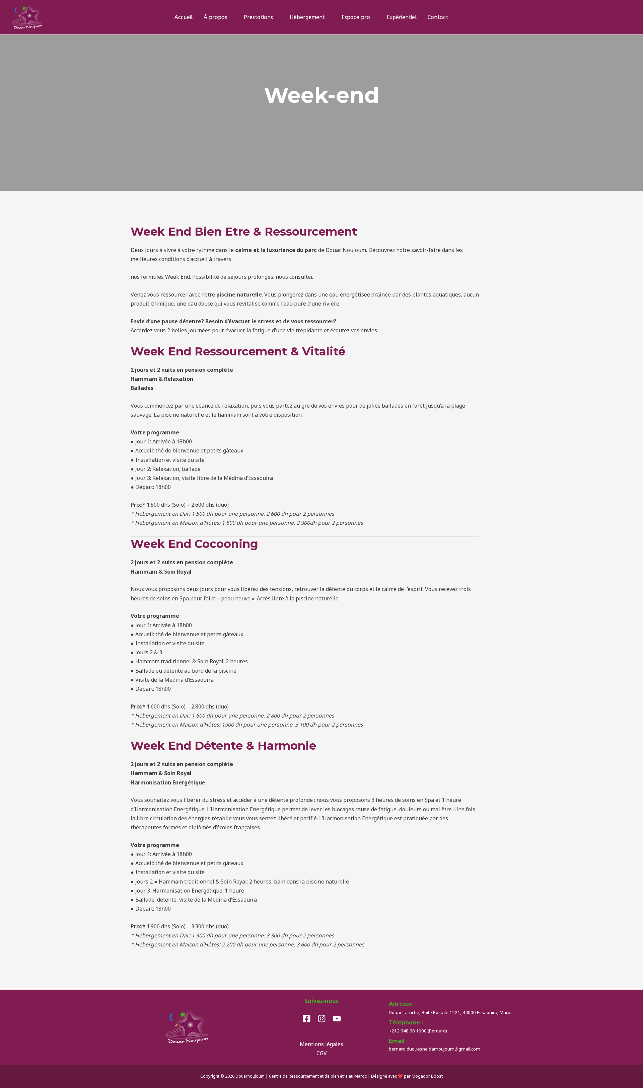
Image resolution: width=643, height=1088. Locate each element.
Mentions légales (321, 1044)
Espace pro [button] (356, 17)
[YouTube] (337, 1018)
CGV (321, 1053)
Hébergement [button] (307, 17)
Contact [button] (438, 17)
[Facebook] (306, 1018)
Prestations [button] (258, 17)
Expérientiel (402, 17)
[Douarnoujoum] (28, 16)
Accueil (183, 17)
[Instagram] (321, 1018)
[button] (470, 17)
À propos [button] (215, 17)
